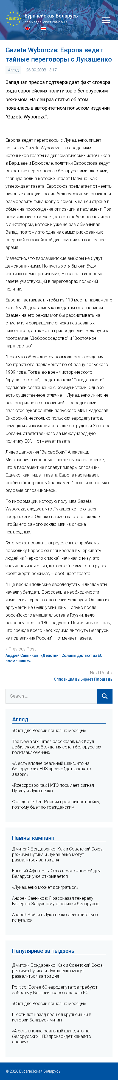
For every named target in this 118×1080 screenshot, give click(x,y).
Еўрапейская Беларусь (51, 16)
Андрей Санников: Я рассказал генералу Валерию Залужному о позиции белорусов (55, 901)
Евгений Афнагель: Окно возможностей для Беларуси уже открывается (56, 873)
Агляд (13, 70)
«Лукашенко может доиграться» (45, 887)
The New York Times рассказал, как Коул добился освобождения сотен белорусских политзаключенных (56, 747)
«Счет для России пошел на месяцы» (49, 730)
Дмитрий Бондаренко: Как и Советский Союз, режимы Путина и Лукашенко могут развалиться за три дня (57, 854)
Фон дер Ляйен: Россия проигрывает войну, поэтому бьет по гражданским (56, 804)
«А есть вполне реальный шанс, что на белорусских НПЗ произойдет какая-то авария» (51, 769)
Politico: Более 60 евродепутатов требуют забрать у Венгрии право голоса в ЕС (54, 990)
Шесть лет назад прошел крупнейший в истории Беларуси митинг (51, 1017)
